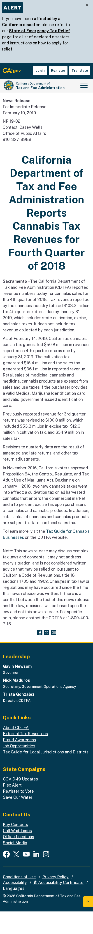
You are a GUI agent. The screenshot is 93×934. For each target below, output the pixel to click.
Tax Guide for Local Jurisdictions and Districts (45, 752)
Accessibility (15, 882)
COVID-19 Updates (20, 779)
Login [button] (40, 70)
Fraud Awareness (19, 739)
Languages (13, 888)
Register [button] (58, 70)
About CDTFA (16, 727)
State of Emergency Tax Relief (39, 30)
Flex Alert (12, 785)
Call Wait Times (17, 830)
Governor (11, 672)
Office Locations (18, 836)
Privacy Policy (55, 876)
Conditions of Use (19, 876)
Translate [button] (80, 70)
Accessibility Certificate (60, 882)
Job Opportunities (19, 746)
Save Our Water (18, 797)
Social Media (15, 842)
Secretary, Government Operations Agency (39, 686)
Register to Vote (18, 791)
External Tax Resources (25, 733)
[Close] (87, 5)
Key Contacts (15, 824)
